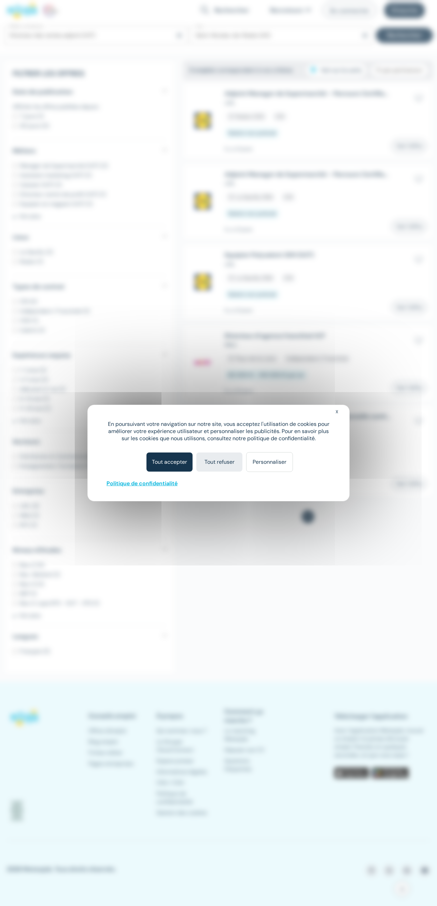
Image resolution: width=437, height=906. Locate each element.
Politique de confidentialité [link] (142, 483)
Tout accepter (169, 461)
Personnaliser (269, 461)
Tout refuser (220, 461)
